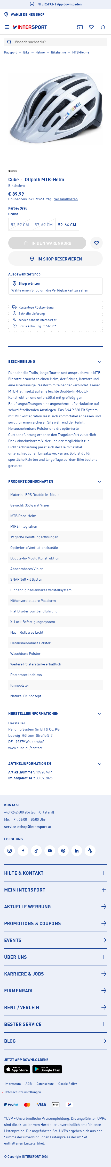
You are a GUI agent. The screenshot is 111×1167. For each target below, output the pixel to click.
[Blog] (55, 1041)
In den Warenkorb (51, 243)
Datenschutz (45, 1084)
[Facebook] (23, 850)
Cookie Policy (67, 1084)
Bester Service (23, 1024)
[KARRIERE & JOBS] (55, 973)
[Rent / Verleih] (55, 1007)
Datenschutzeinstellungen (23, 1092)
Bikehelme (58, 52)
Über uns (15, 957)
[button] (55, 362)
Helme (40, 52)
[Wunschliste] (91, 27)
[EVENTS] (55, 940)
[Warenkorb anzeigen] (103, 27)
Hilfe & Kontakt (23, 873)
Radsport (10, 52)
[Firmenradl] (55, 990)
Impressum (13, 1084)
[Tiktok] (36, 850)
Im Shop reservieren (59, 259)
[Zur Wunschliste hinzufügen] (96, 243)
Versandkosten (66, 199)
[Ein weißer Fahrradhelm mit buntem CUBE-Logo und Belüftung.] (55, 109)
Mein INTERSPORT (24, 890)
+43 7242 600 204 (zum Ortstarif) (29, 812)
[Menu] (7, 27)
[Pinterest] (63, 850)
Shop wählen (29, 283)
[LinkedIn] (76, 850)
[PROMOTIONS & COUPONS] (55, 923)
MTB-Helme (80, 52)
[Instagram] (9, 850)
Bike (26, 52)
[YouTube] (49, 850)
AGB (29, 1084)
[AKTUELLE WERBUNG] (55, 906)
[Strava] (90, 850)
